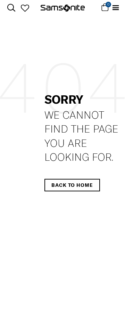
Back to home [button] (72, 185)
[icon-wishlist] (25, 8)
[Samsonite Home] (63, 8)
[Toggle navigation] (115, 8)
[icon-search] (11, 8)
